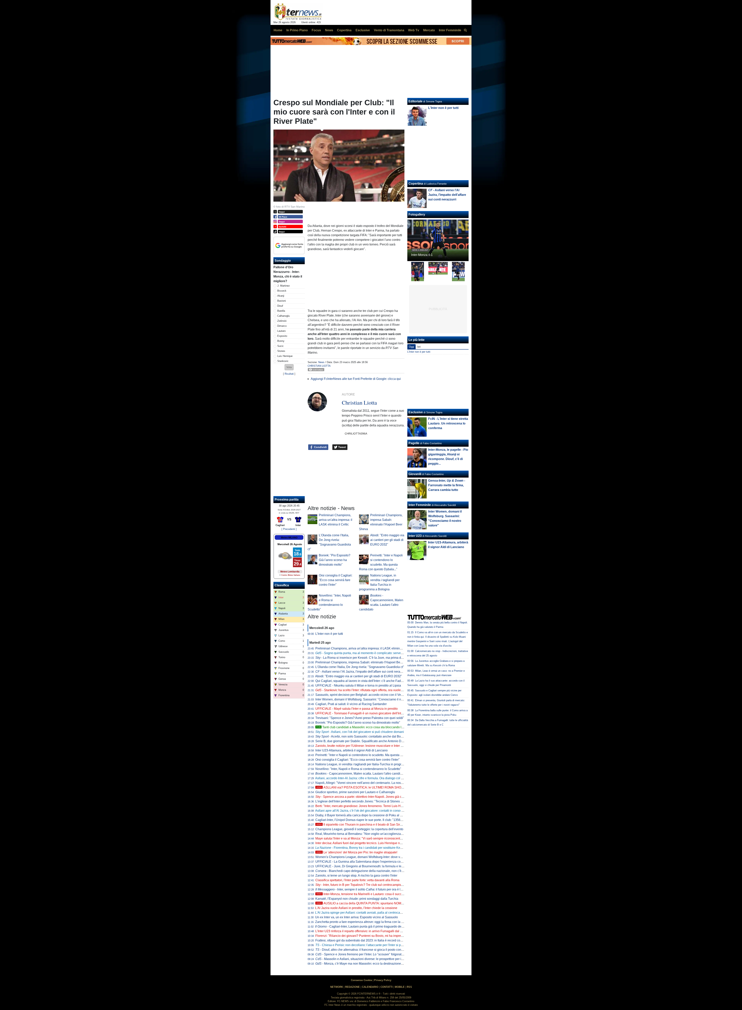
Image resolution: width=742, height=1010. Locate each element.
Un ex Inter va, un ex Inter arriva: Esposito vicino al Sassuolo (356, 917)
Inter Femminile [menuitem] (450, 30)
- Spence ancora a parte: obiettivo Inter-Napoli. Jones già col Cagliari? (366, 796)
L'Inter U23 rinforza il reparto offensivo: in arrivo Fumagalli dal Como (361, 931)
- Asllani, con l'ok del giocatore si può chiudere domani (359, 731)
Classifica (282, 585)
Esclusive (415, 412)
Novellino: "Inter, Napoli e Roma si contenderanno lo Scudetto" (358, 769)
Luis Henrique (285, 356)
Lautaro (281, 330)
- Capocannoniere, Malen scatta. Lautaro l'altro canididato (360, 773)
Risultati (289, 373)
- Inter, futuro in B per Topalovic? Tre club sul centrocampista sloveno (365, 884)
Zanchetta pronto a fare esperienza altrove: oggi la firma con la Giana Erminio (368, 921)
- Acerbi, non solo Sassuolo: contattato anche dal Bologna (361, 736)
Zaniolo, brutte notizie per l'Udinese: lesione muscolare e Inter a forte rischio (367, 745)
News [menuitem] (329, 30)
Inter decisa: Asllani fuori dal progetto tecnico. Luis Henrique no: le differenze (367, 843)
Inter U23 (415, 535)
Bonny (280, 340)
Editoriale (415, 101)
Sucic (280, 346)
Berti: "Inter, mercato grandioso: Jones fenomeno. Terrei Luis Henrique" (363, 806)
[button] (289, 367)
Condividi (320, 447)
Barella (281, 310)
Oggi (411, 346)
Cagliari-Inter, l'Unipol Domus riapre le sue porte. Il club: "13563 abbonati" (365, 820)
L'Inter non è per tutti (329, 633)
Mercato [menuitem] (429, 30)
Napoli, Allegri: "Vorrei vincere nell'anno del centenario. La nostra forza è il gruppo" (371, 782)
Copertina (415, 183)
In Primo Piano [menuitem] (297, 30)
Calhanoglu (283, 315)
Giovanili (414, 474)
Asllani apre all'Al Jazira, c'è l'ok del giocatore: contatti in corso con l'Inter (364, 810)
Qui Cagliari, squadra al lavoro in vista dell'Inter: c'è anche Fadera (360, 680)
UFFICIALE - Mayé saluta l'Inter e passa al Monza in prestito (356, 708)
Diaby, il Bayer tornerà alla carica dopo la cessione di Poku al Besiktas (363, 815)
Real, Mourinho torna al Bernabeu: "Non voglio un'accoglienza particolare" (366, 833)
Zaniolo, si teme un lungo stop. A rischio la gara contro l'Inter (356, 875)
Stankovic (282, 361)
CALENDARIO (370, 986)
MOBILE (400, 986)
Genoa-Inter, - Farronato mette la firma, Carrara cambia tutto (446, 485)
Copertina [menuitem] (344, 30)
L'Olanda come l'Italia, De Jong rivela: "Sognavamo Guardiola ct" (359, 667)
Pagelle (413, 443)
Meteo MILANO (289, 537)
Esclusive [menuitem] (363, 30)
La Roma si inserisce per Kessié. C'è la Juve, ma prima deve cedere (365, 657)
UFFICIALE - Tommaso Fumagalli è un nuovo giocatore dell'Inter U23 (362, 713)
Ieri (419, 346)
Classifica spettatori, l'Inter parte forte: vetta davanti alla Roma (357, 880)
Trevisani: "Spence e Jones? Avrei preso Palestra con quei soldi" (359, 718)
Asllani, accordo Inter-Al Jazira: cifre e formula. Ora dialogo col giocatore (364, 778)
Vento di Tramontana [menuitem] (389, 30)
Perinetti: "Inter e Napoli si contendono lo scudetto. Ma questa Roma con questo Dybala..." (376, 755)
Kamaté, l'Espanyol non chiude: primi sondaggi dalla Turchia (356, 898)
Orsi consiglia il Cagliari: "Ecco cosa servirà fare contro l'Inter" (335, 580)
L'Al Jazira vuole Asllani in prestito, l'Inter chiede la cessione (356, 908)
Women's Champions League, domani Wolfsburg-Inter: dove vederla (362, 857)
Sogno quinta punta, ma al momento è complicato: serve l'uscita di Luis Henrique (374, 653)
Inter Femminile (419, 505)
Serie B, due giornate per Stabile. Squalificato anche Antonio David (361, 741)
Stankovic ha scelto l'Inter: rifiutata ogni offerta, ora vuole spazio (363, 690)
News (321, 362)
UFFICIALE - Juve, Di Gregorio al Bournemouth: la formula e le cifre (361, 866)
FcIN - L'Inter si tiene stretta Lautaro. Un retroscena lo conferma (448, 423)
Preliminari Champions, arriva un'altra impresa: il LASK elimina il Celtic (335, 519)
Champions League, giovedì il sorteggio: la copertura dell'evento (359, 829)
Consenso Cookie (361, 980)
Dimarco (282, 325)
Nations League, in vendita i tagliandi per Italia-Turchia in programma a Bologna (370, 764)
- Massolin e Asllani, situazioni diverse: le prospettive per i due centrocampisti (371, 959)
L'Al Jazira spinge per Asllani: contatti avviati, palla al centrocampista (362, 912)
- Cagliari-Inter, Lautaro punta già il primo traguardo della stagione (366, 926)
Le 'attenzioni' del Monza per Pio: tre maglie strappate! (356, 852)
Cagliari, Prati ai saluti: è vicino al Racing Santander (351, 704)
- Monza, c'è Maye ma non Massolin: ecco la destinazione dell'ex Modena (369, 963)
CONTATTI (386, 986)
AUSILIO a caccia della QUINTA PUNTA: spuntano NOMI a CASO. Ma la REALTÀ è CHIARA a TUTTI (389, 903)
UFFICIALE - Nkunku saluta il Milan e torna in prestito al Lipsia (358, 685)
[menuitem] (465, 30)
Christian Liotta (319, 365)
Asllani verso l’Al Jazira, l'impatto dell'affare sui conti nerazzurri (361, 671)
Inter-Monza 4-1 (422, 254)
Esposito (282, 335)
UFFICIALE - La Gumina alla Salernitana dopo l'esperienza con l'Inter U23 (366, 861)
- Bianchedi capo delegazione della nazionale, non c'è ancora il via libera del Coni (377, 871)
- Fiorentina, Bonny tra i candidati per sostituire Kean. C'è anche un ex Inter (374, 847)
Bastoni (281, 300)
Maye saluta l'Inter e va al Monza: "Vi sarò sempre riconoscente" (359, 838)
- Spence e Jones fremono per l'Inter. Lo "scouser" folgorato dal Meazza (367, 954)
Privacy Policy (382, 980)
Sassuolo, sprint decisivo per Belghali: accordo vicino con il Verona (361, 694)
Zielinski (282, 320)
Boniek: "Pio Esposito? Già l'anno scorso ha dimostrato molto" (334, 560)
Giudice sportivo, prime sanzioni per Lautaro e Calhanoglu (355, 792)
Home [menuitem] (278, 30)
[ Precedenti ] (289, 529)
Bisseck (281, 290)
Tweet (341, 447)
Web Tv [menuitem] (413, 30)
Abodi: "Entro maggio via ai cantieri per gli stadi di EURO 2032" (387, 540)
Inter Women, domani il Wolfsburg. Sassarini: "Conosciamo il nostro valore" (366, 699)
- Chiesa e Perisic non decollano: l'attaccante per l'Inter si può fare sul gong (369, 945)
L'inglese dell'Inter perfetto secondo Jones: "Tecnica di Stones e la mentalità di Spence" (375, 801)
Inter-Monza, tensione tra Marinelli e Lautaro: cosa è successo (362, 894)
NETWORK (336, 986)
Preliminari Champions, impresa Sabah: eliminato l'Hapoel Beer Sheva (364, 662)
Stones (281, 351)
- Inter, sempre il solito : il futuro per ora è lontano (362, 889)
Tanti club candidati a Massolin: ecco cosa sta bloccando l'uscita (363, 727)
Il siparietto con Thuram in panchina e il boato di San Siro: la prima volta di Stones (375, 824)
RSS (409, 986)
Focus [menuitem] (316, 30)
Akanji (280, 295)
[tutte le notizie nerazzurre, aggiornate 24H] (298, 11)
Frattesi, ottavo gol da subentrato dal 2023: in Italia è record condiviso (362, 940)
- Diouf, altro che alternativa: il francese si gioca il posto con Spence (364, 949)
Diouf (280, 305)
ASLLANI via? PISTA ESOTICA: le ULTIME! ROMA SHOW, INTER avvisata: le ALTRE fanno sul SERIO (390, 787)
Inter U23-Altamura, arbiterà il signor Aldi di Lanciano (351, 750)
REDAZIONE (352, 986)
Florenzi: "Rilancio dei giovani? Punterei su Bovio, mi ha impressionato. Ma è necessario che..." (380, 935)
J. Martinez (283, 285)
